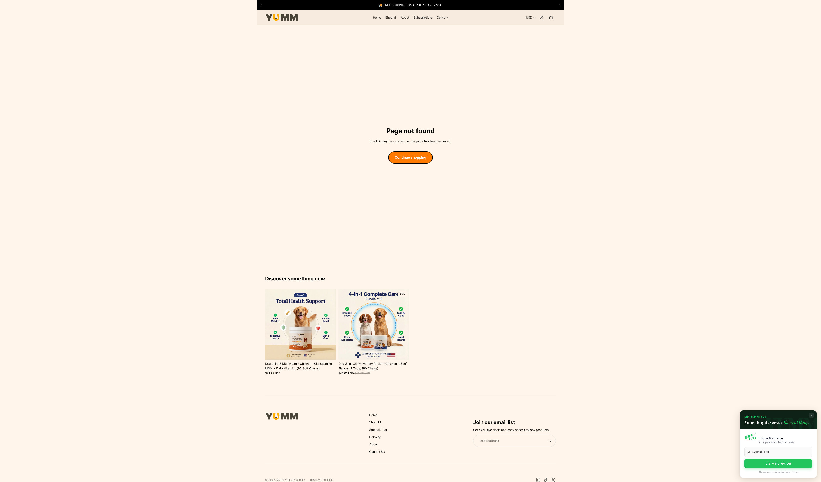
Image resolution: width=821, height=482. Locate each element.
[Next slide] (559, 5)
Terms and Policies (321, 480)
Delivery (375, 437)
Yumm (276, 480)
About (373, 444)
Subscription (378, 429)
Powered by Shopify (294, 480)
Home (373, 415)
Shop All (375, 422)
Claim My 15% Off (778, 464)
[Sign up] (550, 441)
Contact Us (377, 451)
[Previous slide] (261, 5)
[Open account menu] (541, 17)
